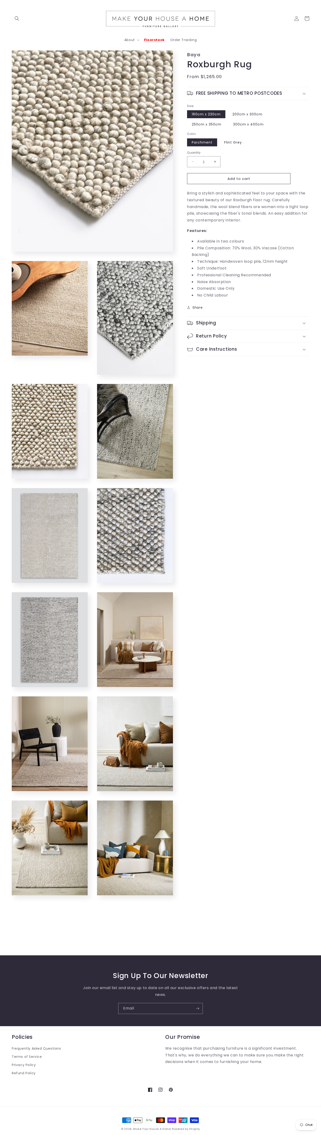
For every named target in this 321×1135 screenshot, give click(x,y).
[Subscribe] (197, 1008)
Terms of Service (27, 1056)
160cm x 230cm (206, 114)
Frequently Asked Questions (36, 1048)
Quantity (193, 152)
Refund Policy (24, 1073)
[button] (17, 18)
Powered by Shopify (186, 1129)
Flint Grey (233, 142)
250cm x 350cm (206, 124)
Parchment (202, 142)
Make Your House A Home (152, 1129)
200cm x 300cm (247, 114)
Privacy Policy (24, 1065)
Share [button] (197, 307)
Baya (193, 54)
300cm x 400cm (248, 124)
